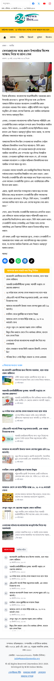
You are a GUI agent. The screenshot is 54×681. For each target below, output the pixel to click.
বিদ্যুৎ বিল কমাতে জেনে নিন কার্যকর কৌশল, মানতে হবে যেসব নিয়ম (29, 627)
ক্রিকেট (30, 37)
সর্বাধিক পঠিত (21, 549)
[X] (11, 261)
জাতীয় (21, 37)
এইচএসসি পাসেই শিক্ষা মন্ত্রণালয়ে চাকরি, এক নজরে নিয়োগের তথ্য (28, 584)
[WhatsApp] (18, 261)
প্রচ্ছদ (4, 45)
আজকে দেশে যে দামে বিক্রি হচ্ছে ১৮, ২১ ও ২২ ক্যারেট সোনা (27, 611)
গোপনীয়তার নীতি (14, 672)
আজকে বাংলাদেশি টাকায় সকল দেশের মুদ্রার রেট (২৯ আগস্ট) (29, 594)
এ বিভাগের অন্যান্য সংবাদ (12, 365)
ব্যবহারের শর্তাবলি (29, 672)
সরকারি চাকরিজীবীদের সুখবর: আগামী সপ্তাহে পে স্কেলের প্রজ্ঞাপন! (27, 568)
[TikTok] (31, 261)
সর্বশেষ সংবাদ (8, 549)
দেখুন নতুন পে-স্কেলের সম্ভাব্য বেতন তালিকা (26, 619)
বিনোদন (49, 37)
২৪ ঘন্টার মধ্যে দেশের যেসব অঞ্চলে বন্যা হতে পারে (33, 30)
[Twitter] (38, 3)
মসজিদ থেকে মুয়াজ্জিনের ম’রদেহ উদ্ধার (24, 602)
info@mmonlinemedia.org (27, 658)
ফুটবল (39, 37)
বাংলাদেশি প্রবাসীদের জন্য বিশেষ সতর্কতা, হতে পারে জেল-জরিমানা (29, 558)
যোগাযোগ (42, 672)
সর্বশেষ (12, 37)
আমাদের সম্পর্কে (27, 676)
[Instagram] (49, 3)
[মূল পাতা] (5, 37)
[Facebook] (33, 3)
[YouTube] (44, 3)
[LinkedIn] (25, 261)
